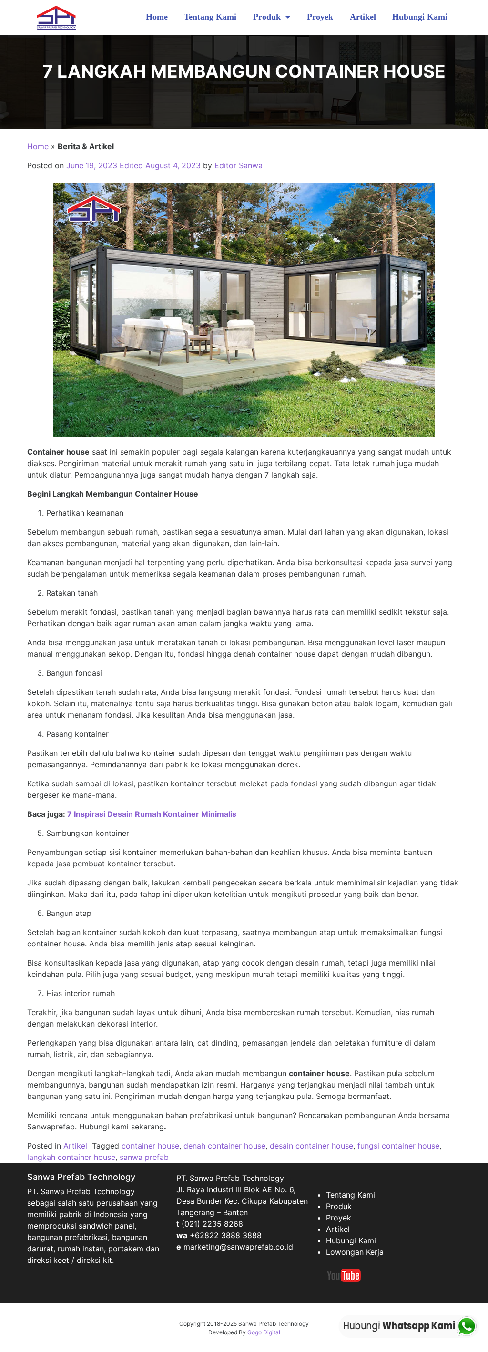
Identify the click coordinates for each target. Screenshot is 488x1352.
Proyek (320, 16)
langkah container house (71, 1157)
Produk (268, 16)
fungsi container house (398, 1145)
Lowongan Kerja (355, 1252)
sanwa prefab (144, 1157)
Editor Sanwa (238, 165)
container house (150, 1145)
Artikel (363, 16)
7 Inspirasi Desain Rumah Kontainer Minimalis (151, 814)
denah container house (224, 1145)
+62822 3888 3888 (226, 1235)
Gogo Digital (263, 1332)
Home (157, 16)
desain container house (311, 1145)
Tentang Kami (210, 16)
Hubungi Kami (419, 16)
